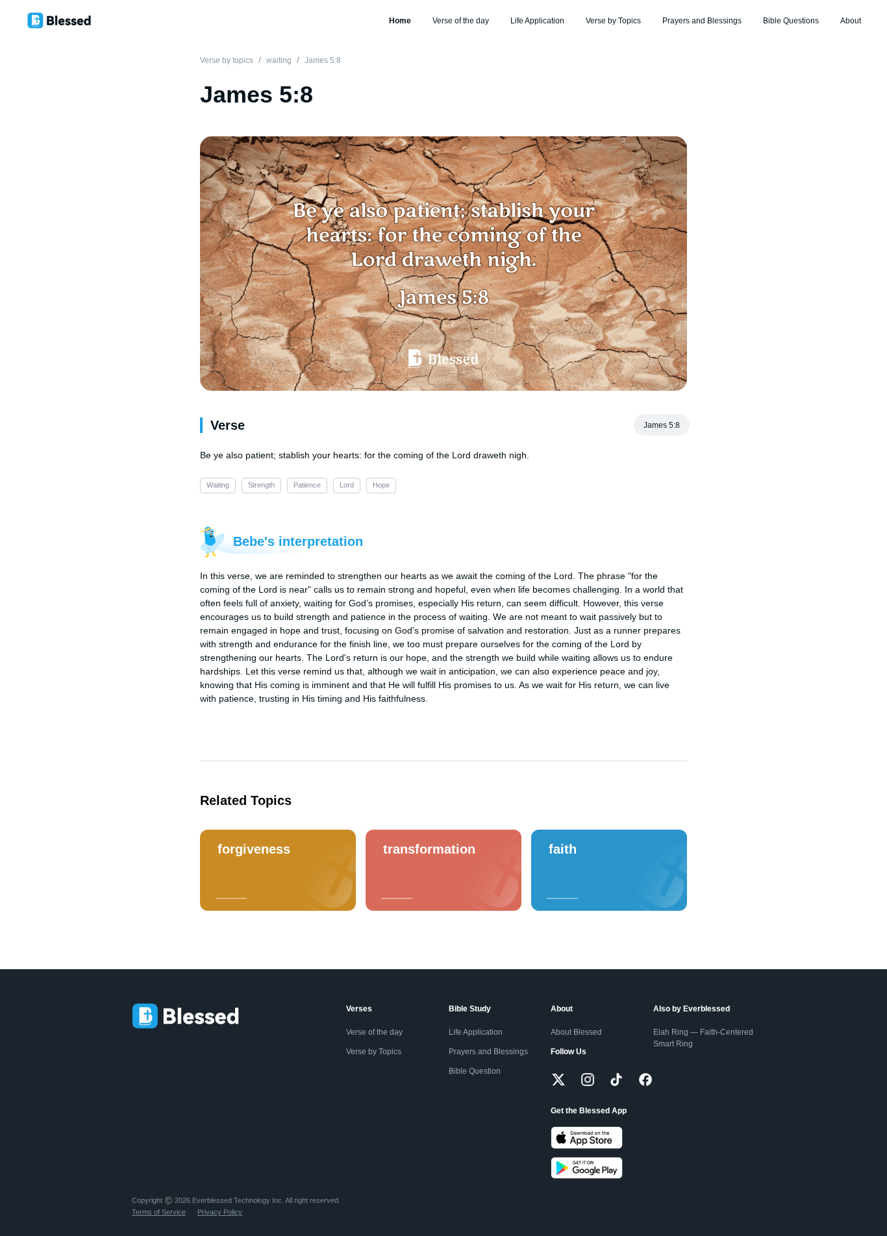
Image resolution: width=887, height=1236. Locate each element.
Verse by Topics (613, 20)
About (850, 20)
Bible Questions (791, 20)
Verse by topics (226, 60)
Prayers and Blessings (702, 20)
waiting (279, 60)
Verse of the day (460, 20)
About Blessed (576, 1032)
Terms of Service (159, 1212)
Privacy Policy (219, 1212)
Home (400, 20)
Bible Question (475, 1071)
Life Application (537, 20)
